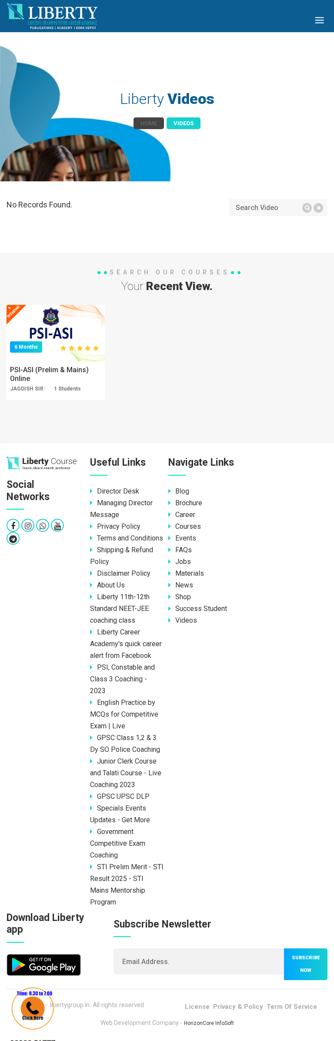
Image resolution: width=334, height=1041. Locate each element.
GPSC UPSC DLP (123, 796)
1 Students (67, 389)
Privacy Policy (118, 526)
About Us (111, 585)
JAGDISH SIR (26, 389)
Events (185, 538)
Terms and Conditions (130, 538)
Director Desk (118, 491)
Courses (188, 526)
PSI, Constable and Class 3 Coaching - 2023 (122, 679)
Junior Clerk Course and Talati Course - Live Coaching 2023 (125, 773)
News (184, 585)
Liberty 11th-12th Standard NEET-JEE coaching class (120, 608)
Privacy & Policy (238, 1007)
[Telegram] (13, 539)
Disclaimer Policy (123, 573)
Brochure (188, 503)
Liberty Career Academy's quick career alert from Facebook (126, 644)
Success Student (201, 608)
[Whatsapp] (43, 526)
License (197, 1007)
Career (185, 514)
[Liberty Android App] (44, 964)
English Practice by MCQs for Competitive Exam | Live (124, 714)
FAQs (183, 550)
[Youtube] (57, 526)
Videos (186, 620)
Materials (189, 573)
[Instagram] (28, 526)
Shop (183, 597)
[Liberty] (42, 463)
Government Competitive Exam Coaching (117, 843)
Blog (182, 491)
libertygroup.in (70, 1005)
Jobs (183, 561)
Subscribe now (306, 964)
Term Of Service (292, 1007)
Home (148, 123)
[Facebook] (13, 526)
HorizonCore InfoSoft (209, 1023)
